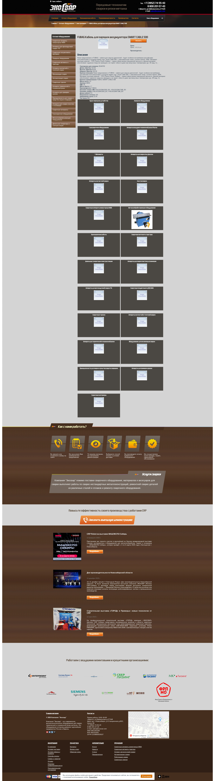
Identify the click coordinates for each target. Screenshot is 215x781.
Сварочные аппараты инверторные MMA (60, 41)
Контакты (135, 18)
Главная (54, 23)
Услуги (94, 747)
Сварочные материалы (60, 110)
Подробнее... (95, 551)
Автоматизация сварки (60, 78)
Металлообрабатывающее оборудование (62, 119)
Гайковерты (99, 154)
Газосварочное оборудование (63, 114)
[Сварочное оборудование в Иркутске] (63, 11)
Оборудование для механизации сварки (142, 342)
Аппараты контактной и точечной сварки (60, 69)
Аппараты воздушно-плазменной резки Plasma (142, 128)
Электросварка (81, 23)
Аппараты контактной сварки (99, 181)
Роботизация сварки (121, 757)
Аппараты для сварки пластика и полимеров (63, 105)
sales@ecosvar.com (158, 11)
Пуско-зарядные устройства (99, 101)
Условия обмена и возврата (54, 752)
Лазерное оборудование (61, 58)
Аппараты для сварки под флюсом (142, 154)
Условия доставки (54, 749)
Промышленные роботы (88, 18)
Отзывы (50, 761)
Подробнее (93, 777)
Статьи (94, 752)
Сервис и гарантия (54, 759)
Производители (123, 18)
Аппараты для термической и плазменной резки (99, 342)
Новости (95, 749)
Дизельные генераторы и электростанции (61, 124)
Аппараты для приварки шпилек (61, 93)
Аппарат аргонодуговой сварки (124, 752)
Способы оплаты (53, 756)
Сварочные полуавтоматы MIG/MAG (61, 53)
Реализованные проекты (107, 18)
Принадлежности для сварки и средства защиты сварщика (63, 99)
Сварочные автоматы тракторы (142, 235)
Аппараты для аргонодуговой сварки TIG (63, 47)
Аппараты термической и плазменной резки (61, 87)
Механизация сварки (60, 74)
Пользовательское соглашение (54, 769)
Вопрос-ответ (74, 749)
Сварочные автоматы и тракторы (60, 63)
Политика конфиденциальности (55, 764)
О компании (52, 747)
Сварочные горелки (59, 82)
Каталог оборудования (69, 18)
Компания (55, 18)
